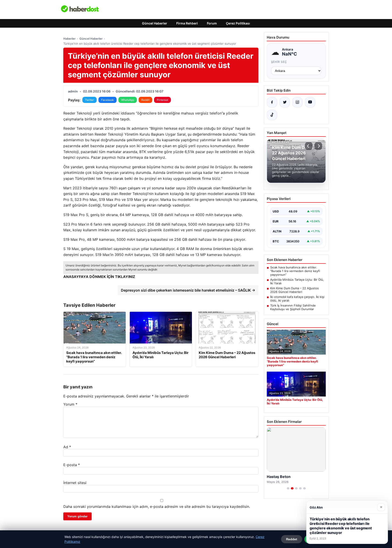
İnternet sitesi (74, 482)
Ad (67, 447)
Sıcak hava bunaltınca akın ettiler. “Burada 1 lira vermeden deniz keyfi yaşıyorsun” (295, 270)
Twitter (89, 100)
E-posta (71, 465)
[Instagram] (297, 102)
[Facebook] (272, 102)
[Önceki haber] (309, 146)
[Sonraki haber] (318, 146)
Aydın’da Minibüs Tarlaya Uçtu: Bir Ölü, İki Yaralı (297, 281)
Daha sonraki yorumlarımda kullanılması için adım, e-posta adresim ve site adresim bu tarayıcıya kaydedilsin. (156, 506)
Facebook (107, 100)
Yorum (70, 404)
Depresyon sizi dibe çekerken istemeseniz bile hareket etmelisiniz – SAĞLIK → (188, 290)
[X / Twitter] (284, 102)
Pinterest (162, 100)
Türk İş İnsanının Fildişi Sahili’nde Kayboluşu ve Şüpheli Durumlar (293, 307)
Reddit (145, 100)
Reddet (291, 539)
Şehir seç (279, 61)
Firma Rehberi (187, 23)
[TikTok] (272, 115)
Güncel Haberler (154, 23)
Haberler (69, 38)
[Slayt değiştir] (288, 488)
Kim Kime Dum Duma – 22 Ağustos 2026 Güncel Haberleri (294, 290)
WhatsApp (127, 100)
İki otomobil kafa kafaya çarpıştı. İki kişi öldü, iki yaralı (297, 298)
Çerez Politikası (238, 23)
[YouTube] (310, 102)
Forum (212, 23)
